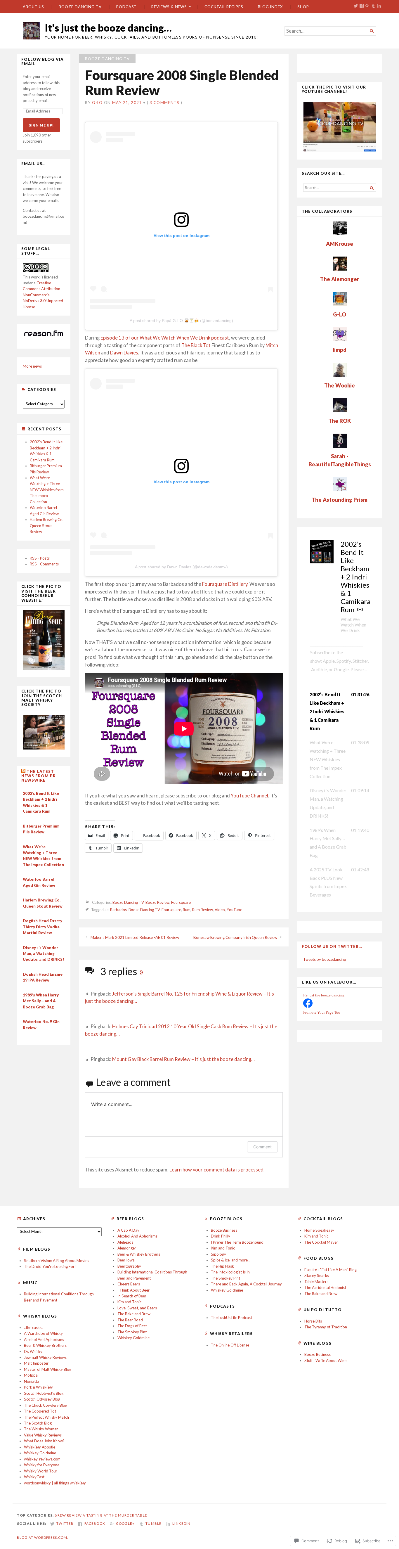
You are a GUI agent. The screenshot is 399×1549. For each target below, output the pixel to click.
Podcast (126, 6)
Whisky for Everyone (41, 1465)
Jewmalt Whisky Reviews (45, 1357)
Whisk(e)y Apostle (39, 1447)
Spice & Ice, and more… (231, 1260)
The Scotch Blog (38, 1423)
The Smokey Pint (132, 1332)
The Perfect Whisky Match (46, 1417)
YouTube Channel (249, 796)
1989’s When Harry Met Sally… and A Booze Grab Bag (41, 1001)
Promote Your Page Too (321, 1012)
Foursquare (181, 902)
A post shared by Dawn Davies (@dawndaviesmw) (181, 567)
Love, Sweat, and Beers (137, 1308)
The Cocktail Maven (321, 1242)
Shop (303, 6)
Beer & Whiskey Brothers (138, 1254)
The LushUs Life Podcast (231, 1317)
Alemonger (126, 1248)
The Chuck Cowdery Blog (45, 1405)
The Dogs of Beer (132, 1325)
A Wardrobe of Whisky (43, 1333)
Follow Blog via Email (42, 61)
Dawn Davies (124, 353)
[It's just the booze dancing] (308, 1006)
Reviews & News (169, 6)
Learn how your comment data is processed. (217, 1170)
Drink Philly (220, 1236)
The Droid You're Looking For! (50, 1266)
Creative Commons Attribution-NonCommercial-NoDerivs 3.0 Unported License (43, 295)
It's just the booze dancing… (108, 28)
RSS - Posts (40, 558)
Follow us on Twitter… (332, 946)
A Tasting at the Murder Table (115, 1515)
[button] (339, 711)
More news (32, 366)
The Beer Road (130, 1320)
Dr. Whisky (33, 1351)
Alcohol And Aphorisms (137, 1236)
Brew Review (68, 1515)
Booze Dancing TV (80, 6)
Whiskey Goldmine (133, 1337)
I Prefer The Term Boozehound (237, 1242)
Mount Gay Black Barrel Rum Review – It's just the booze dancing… (183, 1059)
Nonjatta (31, 1381)
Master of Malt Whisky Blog (47, 1369)
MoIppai (31, 1375)
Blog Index (270, 6)
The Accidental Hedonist (325, 1287)
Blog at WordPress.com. (42, 1537)
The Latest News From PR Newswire (38, 776)
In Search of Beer (131, 1296)
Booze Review (157, 902)
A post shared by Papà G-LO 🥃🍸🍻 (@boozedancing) (181, 320)
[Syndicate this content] (23, 771)
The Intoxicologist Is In (230, 1272)
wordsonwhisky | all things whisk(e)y (55, 1483)
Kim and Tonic (129, 1301)
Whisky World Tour (40, 1471)
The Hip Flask (222, 1266)
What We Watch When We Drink (353, 624)
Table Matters (316, 1281)
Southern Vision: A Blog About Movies (56, 1260)
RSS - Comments (44, 564)
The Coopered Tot (40, 1411)
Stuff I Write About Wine (325, 1360)
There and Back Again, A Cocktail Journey (246, 1284)
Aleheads (125, 1242)
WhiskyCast (34, 1476)
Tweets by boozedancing (324, 959)
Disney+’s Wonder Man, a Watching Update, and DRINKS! (43, 953)
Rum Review (202, 910)
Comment (262, 1146)
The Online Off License (230, 1345)
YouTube (234, 910)
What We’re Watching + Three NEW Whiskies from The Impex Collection (47, 489)
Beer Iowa (126, 1260)
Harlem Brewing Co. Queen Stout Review (46, 525)
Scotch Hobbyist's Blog (43, 1393)
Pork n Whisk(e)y (38, 1387)
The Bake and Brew (133, 1313)
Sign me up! (41, 125)
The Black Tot (196, 345)
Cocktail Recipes (223, 6)
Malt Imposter (36, 1363)
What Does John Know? (44, 1441)
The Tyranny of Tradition (325, 1327)
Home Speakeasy (319, 1230)
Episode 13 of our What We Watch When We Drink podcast (164, 338)
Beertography (129, 1266)
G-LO (97, 102)
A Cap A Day (128, 1230)
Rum (186, 910)
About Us (33, 6)
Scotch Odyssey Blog (42, 1399)
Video (220, 910)
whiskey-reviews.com (42, 1459)
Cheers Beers (128, 1284)
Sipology (218, 1254)
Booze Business (224, 1230)
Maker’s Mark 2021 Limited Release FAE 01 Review (135, 937)
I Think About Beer (133, 1290)
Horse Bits (313, 1321)
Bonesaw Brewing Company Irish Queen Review (235, 937)
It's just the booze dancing (323, 995)
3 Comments (164, 102)
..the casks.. (33, 1327)
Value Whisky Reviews (43, 1435)
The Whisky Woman (41, 1429)
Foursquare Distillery (224, 584)
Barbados (118, 910)
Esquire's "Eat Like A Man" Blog (330, 1269)
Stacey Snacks (316, 1275)
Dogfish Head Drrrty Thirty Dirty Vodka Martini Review (42, 926)
